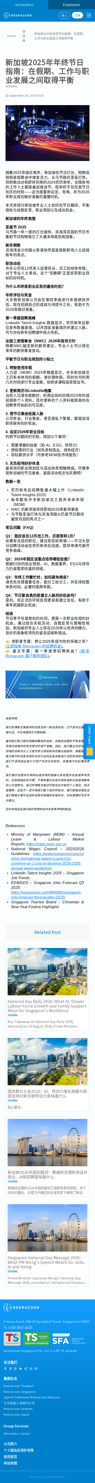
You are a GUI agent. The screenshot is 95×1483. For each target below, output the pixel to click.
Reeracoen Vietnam (18, 1408)
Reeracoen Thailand (18, 1386)
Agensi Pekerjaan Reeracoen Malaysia (32, 1397)
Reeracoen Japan (17, 1414)
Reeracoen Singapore (20, 1391)
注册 (77, 15)
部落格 (23, 36)
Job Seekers (24, 4)
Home (11, 36)
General (12, 86)
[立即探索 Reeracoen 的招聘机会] (34, 646)
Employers (71, 4)
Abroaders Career (17, 1433)
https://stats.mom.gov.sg (46, 844)
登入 (64, 15)
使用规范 (10, 1456)
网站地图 (10, 1463)
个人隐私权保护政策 (19, 1450)
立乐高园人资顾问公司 (19, 1403)
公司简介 (10, 1443)
